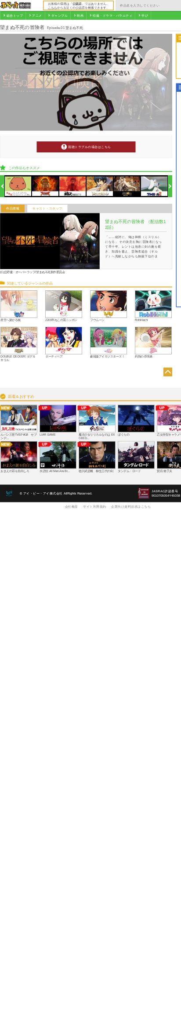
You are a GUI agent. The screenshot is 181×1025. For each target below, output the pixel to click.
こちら (52, 7)
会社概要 (71, 506)
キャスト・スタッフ (47, 208)
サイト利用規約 (94, 506)
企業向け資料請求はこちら (131, 506)
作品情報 (12, 208)
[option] (18, 186)
